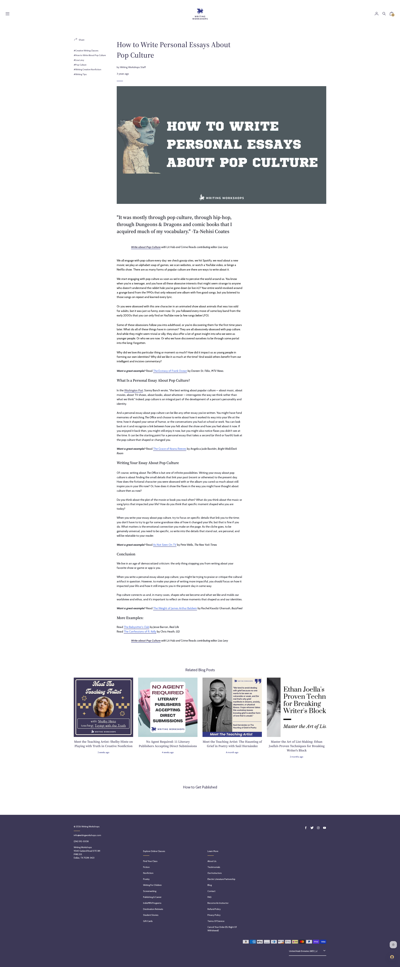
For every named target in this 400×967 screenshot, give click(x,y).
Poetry (146, 879)
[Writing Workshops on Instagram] (318, 828)
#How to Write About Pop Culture (90, 55)
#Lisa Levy (79, 60)
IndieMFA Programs (152, 903)
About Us (212, 861)
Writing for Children (152, 885)
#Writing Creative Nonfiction (87, 69)
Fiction (146, 867)
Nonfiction (148, 873)
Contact (211, 891)
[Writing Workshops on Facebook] (306, 828)
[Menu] (7, 14)
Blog (210, 885)
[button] (391, 14)
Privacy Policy (214, 915)
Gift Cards (148, 921)
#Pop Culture (80, 64)
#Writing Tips (80, 74)
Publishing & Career (152, 897)
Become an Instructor (218, 903)
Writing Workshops (90, 826)
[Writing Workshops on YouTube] (324, 828)
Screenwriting (149, 891)
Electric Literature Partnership (221, 879)
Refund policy (214, 909)
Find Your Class (150, 861)
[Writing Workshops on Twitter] (312, 828)
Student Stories (150, 915)
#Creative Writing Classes (86, 50)
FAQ (209, 897)
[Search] (384, 13)
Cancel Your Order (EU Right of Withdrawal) (222, 929)
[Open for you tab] (392, 957)
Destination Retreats (153, 909)
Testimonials (214, 867)
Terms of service (216, 921)
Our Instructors (215, 873)
